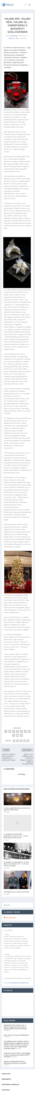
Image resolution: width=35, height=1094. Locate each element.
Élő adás (10, 918)
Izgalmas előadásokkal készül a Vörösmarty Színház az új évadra (15, 1062)
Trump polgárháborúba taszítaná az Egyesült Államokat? (17, 809)
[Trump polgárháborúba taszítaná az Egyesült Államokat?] (17, 799)
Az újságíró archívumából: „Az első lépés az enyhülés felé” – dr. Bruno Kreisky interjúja (16, 863)
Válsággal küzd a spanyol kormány (16, 892)
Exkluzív (11, 38)
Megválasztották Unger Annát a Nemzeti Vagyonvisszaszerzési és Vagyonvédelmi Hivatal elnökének (15, 1027)
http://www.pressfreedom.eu (18, 983)
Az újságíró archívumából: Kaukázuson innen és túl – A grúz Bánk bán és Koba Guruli (16, 835)
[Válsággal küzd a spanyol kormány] (17, 880)
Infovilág (14, 36)
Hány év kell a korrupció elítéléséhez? (16, 1035)
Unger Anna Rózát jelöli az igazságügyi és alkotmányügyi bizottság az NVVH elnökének (17, 1055)
